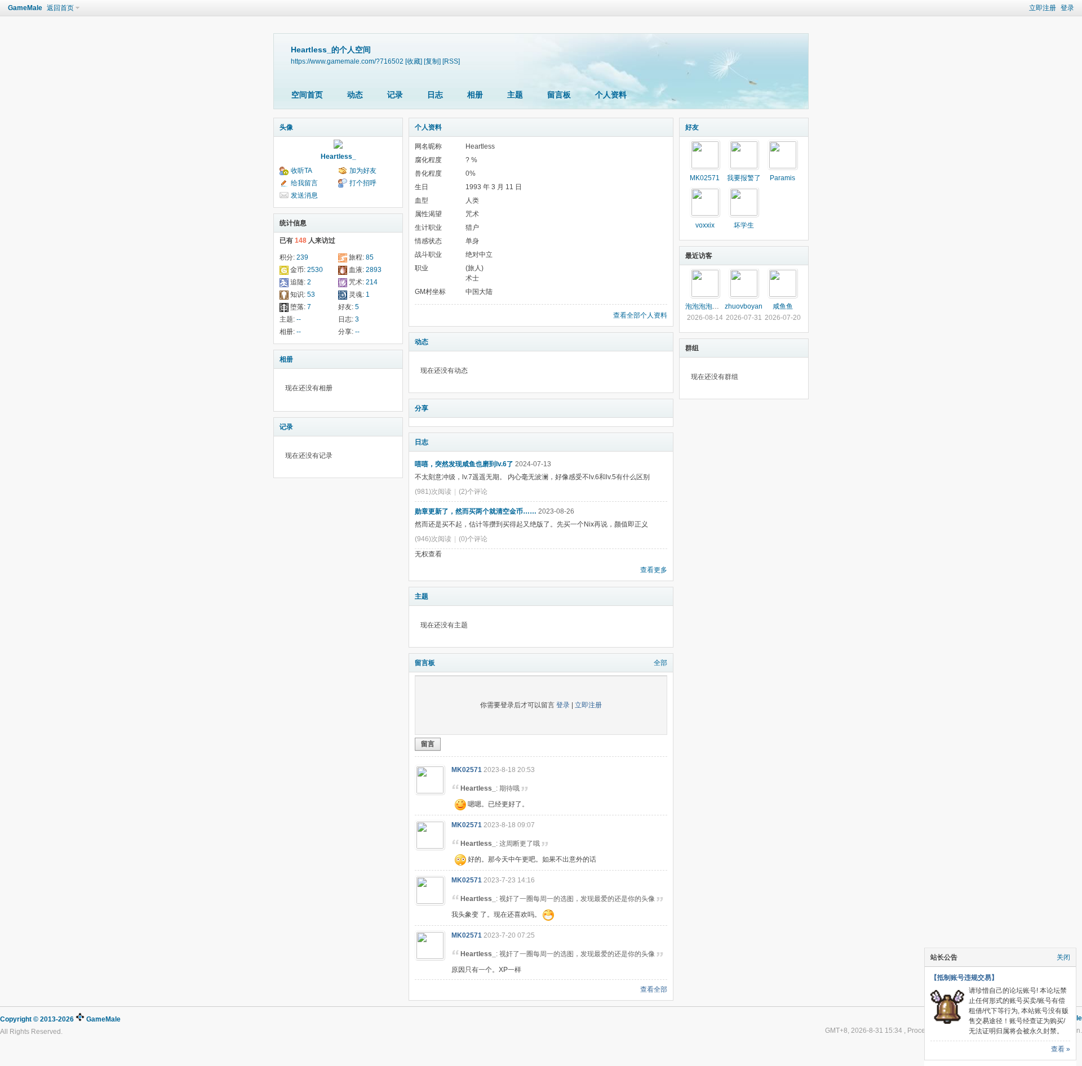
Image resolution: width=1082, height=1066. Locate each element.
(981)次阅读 (433, 492)
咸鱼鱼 (783, 306)
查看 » (1060, 1049)
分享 (421, 408)
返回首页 (60, 8)
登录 (1067, 8)
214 (372, 282)
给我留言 (304, 183)
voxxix (705, 225)
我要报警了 (744, 178)
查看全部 (653, 989)
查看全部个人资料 (640, 315)
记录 (395, 94)
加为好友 (362, 171)
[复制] (432, 61)
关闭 (1063, 957)
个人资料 (611, 94)
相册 (475, 94)
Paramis (782, 178)
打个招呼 (362, 183)
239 (302, 257)
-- (298, 319)
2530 (315, 270)
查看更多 (653, 570)
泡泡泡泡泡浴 (705, 306)
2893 (374, 270)
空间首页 (307, 94)
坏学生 (744, 225)
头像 (286, 127)
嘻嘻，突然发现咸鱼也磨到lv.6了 (464, 464)
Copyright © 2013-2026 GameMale (60, 1019)
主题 (515, 94)
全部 (660, 663)
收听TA (301, 171)
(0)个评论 (473, 539)
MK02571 (466, 770)
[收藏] (413, 61)
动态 (355, 94)
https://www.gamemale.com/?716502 (347, 61)
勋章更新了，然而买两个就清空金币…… (475, 511)
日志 (435, 94)
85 (370, 257)
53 (311, 294)
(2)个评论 (473, 492)
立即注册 (1042, 8)
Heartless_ (338, 156)
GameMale (25, 8)
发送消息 (304, 195)
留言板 (559, 94)
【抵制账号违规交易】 (964, 978)
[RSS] (451, 61)
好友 (692, 127)
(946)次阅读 (433, 539)
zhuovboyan (743, 306)
